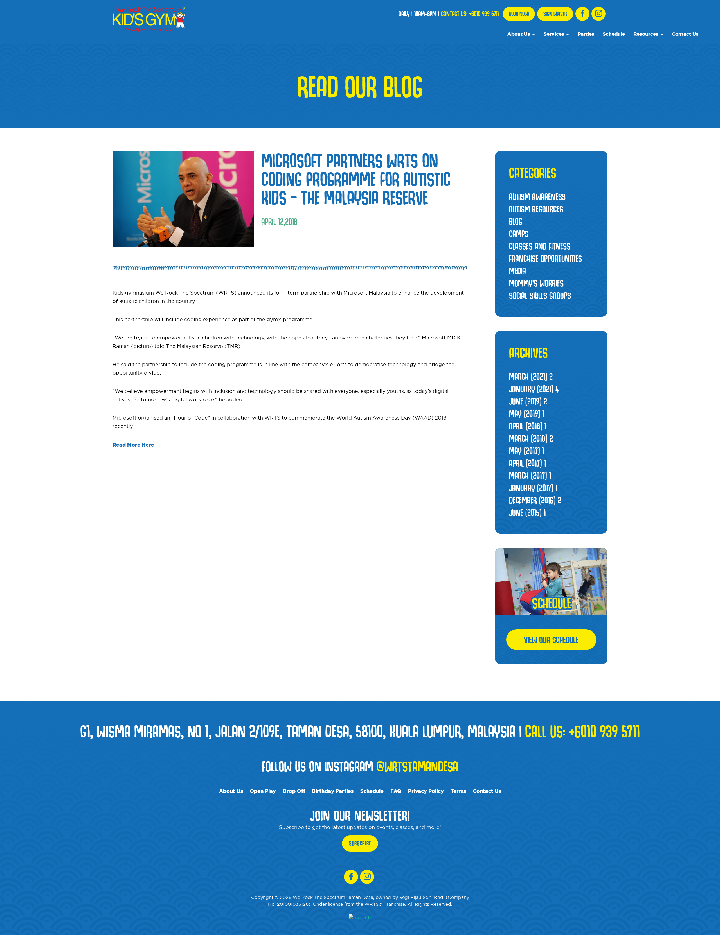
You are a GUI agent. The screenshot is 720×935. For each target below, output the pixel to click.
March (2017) (530, 475)
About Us (518, 34)
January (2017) (533, 487)
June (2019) (528, 401)
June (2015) (527, 512)
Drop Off (294, 791)
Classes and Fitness (539, 246)
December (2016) (535, 500)
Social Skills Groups (540, 295)
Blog (515, 221)
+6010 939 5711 (484, 13)
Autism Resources (536, 209)
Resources (645, 34)
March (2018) (531, 438)
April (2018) (527, 426)
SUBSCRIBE (360, 843)
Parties (586, 34)
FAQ (395, 791)
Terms (458, 791)
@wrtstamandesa (417, 766)
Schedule (614, 34)
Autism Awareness (537, 196)
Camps (518, 233)
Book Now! (519, 14)
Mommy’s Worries (536, 283)
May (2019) (526, 413)
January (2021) (534, 389)
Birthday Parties (333, 791)
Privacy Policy (426, 791)
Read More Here (133, 444)
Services (554, 34)
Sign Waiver (555, 14)
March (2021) (531, 376)
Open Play (263, 791)
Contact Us (685, 34)
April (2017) (527, 463)
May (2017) (526, 450)
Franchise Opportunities (545, 258)
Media (517, 271)
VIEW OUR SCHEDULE (551, 640)
